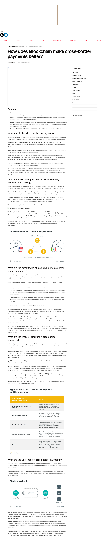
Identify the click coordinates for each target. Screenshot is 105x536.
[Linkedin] (6, 35)
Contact (99, 40)
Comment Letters (57, 40)
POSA (42, 40)
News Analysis (76, 90)
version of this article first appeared (21, 129)
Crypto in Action (77, 81)
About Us (18, 40)
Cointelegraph (37, 129)
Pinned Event (76, 96)
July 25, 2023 (21, 62)
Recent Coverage (77, 109)
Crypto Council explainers (55, 129)
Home (5, 40)
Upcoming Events (77, 115)
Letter (74, 87)
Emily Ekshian (12, 62)
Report (74, 112)
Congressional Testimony (79, 78)
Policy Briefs (73, 40)
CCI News (75, 72)
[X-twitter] (2, 35)
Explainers (13, 46)
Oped (73, 93)
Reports (86, 40)
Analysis (31, 40)
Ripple (30, 471)
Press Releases (76, 102)
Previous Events (76, 106)
